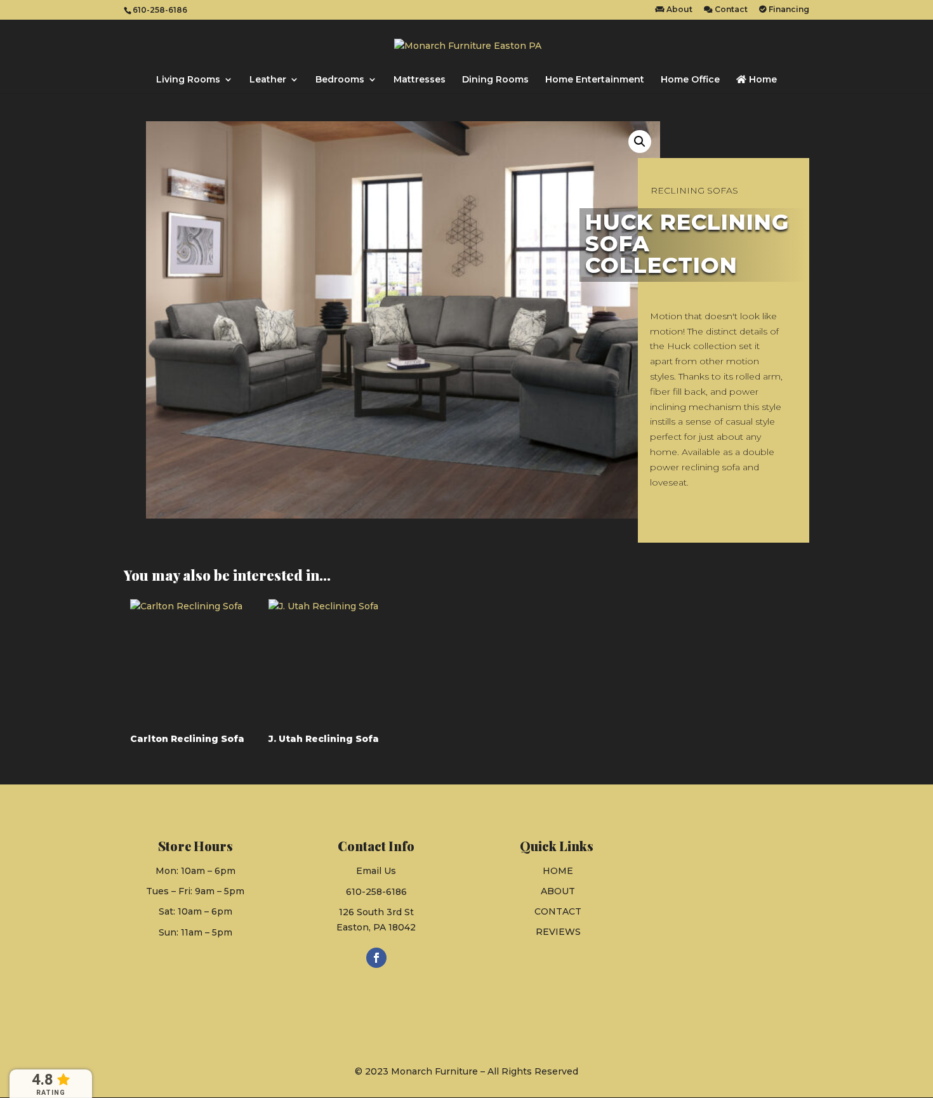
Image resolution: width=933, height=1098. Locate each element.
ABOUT (558, 891)
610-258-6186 (376, 891)
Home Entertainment (594, 80)
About (678, 10)
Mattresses (420, 80)
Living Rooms (188, 80)
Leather (267, 80)
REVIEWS (558, 931)
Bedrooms (339, 80)
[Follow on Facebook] (376, 958)
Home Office (690, 80)
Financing (788, 10)
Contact (730, 10)
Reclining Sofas (694, 190)
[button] (639, 141)
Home (761, 80)
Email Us (376, 870)
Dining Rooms (495, 80)
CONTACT (557, 911)
